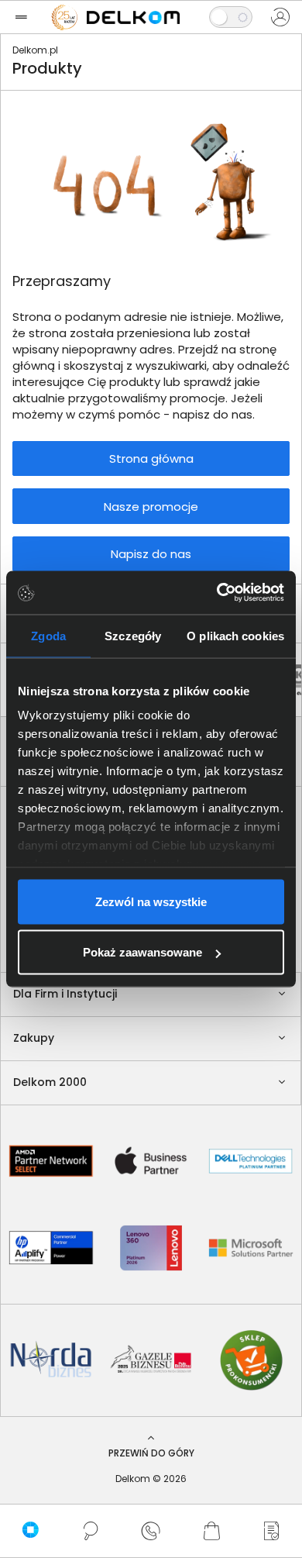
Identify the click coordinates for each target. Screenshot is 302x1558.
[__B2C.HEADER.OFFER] (272, 1531)
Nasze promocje (151, 506)
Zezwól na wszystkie (151, 901)
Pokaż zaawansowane (142, 952)
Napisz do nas (151, 554)
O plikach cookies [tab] (235, 635)
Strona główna (151, 458)
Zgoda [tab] (48, 635)
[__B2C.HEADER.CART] (211, 1531)
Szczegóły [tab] (133, 635)
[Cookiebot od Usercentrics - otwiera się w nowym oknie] (217, 593)
